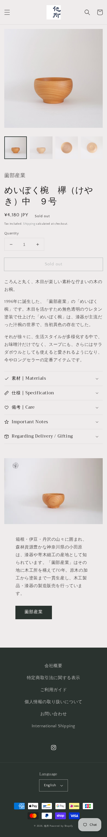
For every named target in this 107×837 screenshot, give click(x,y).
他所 (46, 826)
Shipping (29, 224)
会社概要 (53, 665)
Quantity (11, 233)
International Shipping (53, 726)
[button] (7, 12)
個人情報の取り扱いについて (53, 701)
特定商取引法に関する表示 (53, 677)
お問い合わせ (53, 713)
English (50, 785)
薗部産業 (34, 611)
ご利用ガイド (53, 689)
